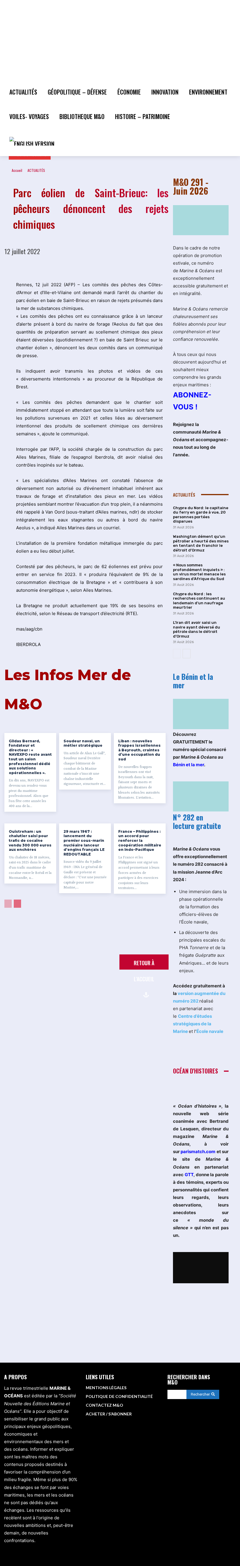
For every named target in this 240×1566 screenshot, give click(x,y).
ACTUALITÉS (36, 170)
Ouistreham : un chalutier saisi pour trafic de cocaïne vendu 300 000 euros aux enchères (30, 840)
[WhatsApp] (92, 266)
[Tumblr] (159, 266)
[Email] (132, 266)
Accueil (17, 170)
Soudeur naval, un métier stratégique (83, 743)
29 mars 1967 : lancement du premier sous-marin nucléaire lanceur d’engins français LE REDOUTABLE (84, 842)
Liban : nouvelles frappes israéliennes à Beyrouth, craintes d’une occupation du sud (139, 750)
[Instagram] (203, 1423)
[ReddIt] (119, 266)
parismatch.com (198, 1151)
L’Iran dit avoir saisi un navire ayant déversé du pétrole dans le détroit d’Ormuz (196, 629)
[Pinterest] (78, 266)
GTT (189, 1174)
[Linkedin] (105, 266)
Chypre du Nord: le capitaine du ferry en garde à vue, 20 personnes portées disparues (200, 515)
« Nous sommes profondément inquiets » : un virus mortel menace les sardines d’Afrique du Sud (199, 572)
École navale (209, 1031)
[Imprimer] (146, 266)
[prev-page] (8, 904)
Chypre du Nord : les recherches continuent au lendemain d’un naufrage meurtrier (199, 601)
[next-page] (17, 904)
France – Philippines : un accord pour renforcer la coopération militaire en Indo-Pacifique (139, 840)
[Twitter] (65, 266)
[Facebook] (51, 266)
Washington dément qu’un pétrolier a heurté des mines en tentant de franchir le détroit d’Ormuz (201, 543)
